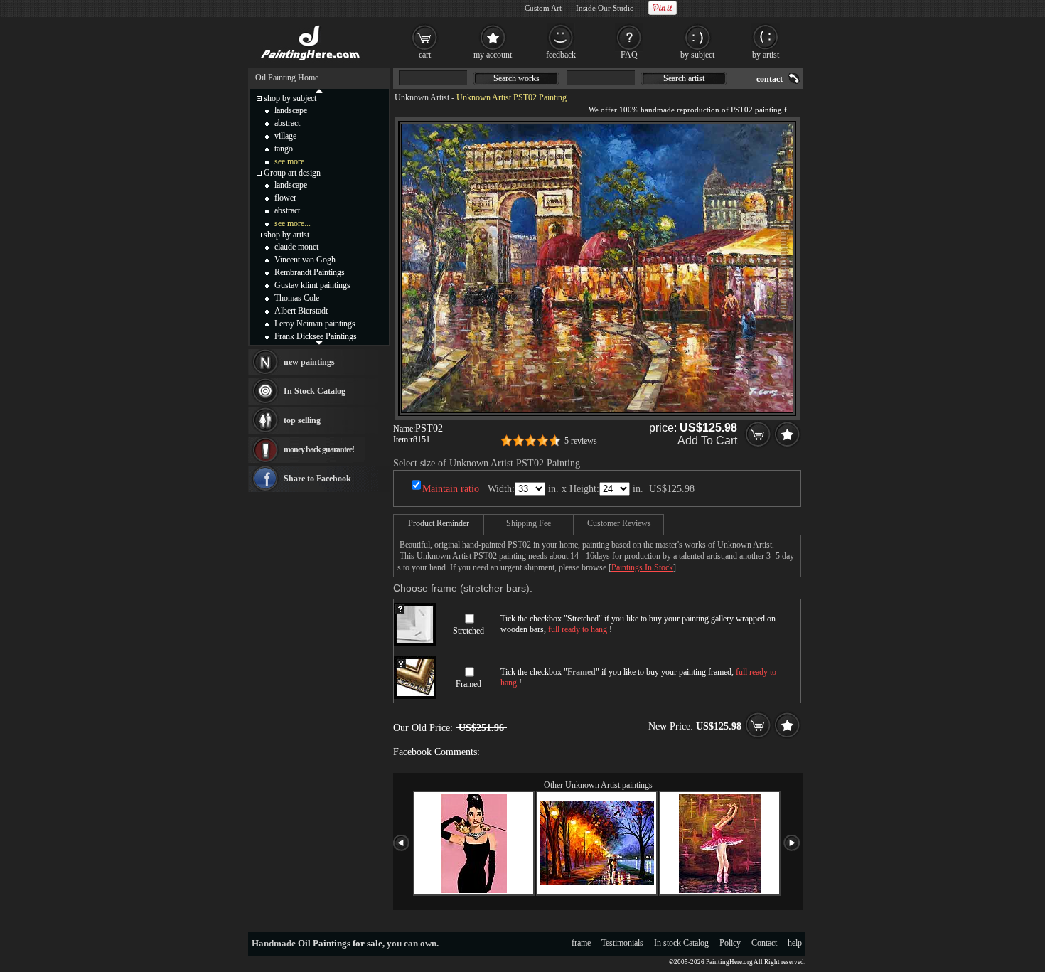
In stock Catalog (681, 943)
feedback (561, 55)
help (795, 943)
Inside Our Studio (605, 8)
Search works (516, 78)
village (285, 136)
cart (425, 55)
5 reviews (580, 441)
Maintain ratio (450, 489)
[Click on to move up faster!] (319, 90)
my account (492, 55)
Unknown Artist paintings (609, 785)
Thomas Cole (296, 298)
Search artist (683, 78)
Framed (468, 684)
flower (285, 198)
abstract (287, 123)
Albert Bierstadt (301, 311)
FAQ (629, 55)
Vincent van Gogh (305, 260)
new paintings (309, 362)
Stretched (468, 631)
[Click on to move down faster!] (319, 342)
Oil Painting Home (286, 77)
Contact (764, 943)
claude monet (296, 247)
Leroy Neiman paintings (314, 324)
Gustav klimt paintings (312, 285)
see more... (292, 161)
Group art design (292, 173)
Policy (730, 943)
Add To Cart (707, 440)
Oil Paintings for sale (340, 943)
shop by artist (286, 235)
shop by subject (290, 98)
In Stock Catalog (314, 391)
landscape (290, 110)
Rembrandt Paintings (309, 272)
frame (581, 943)
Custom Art (543, 8)
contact (769, 79)
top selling (302, 420)
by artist (765, 55)
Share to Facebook (317, 479)
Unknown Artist (422, 97)
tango (283, 149)
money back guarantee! (319, 449)
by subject (697, 55)
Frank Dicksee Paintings (315, 336)
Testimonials (622, 943)
